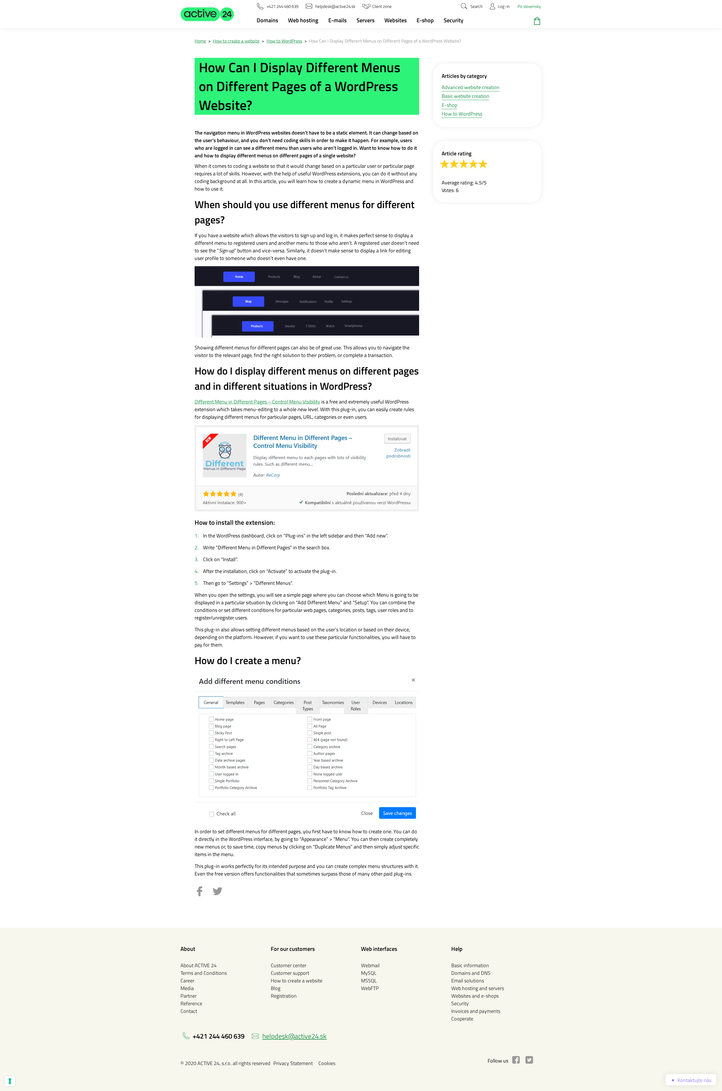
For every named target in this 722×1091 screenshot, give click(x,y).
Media (187, 988)
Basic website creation (465, 96)
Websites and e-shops (475, 996)
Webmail (370, 965)
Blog (275, 988)
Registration (284, 996)
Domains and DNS (470, 973)
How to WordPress (284, 41)
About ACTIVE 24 (198, 965)
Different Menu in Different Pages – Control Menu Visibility (257, 401)
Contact (188, 1011)
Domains (267, 20)
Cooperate (462, 1018)
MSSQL (369, 980)
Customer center (288, 965)
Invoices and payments (475, 1011)
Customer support (290, 973)
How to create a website (236, 41)
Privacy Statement (293, 1063)
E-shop (425, 20)
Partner (188, 996)
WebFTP (370, 988)
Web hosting (303, 20)
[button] (207, 14)
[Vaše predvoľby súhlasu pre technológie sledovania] (10, 1081)
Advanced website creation (470, 87)
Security (453, 20)
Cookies (326, 1063)
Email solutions (467, 980)
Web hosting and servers (477, 988)
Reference (191, 1003)
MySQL (369, 973)
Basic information (470, 965)
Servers (365, 20)
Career (187, 980)
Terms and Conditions (203, 973)
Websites (395, 20)
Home (200, 41)
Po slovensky (529, 6)
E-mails (337, 20)
